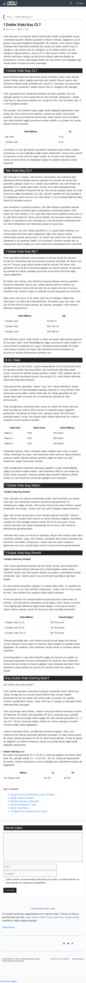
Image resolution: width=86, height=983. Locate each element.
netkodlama (8, 927)
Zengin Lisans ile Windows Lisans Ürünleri (32, 794)
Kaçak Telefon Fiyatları (22, 798)
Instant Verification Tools (23, 804)
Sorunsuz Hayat (8, 981)
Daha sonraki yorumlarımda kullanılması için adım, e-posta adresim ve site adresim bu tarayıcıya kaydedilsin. (42, 881)
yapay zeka (31, 917)
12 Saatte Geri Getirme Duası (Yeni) (28, 811)
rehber (42, 917)
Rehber (9, 17)
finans (50, 917)
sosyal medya (72, 917)
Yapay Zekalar (10, 29)
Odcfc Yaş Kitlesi (19, 808)
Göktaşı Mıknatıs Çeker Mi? (24, 801)
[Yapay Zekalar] (12, 3)
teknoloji (58, 917)
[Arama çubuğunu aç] (71, 3)
